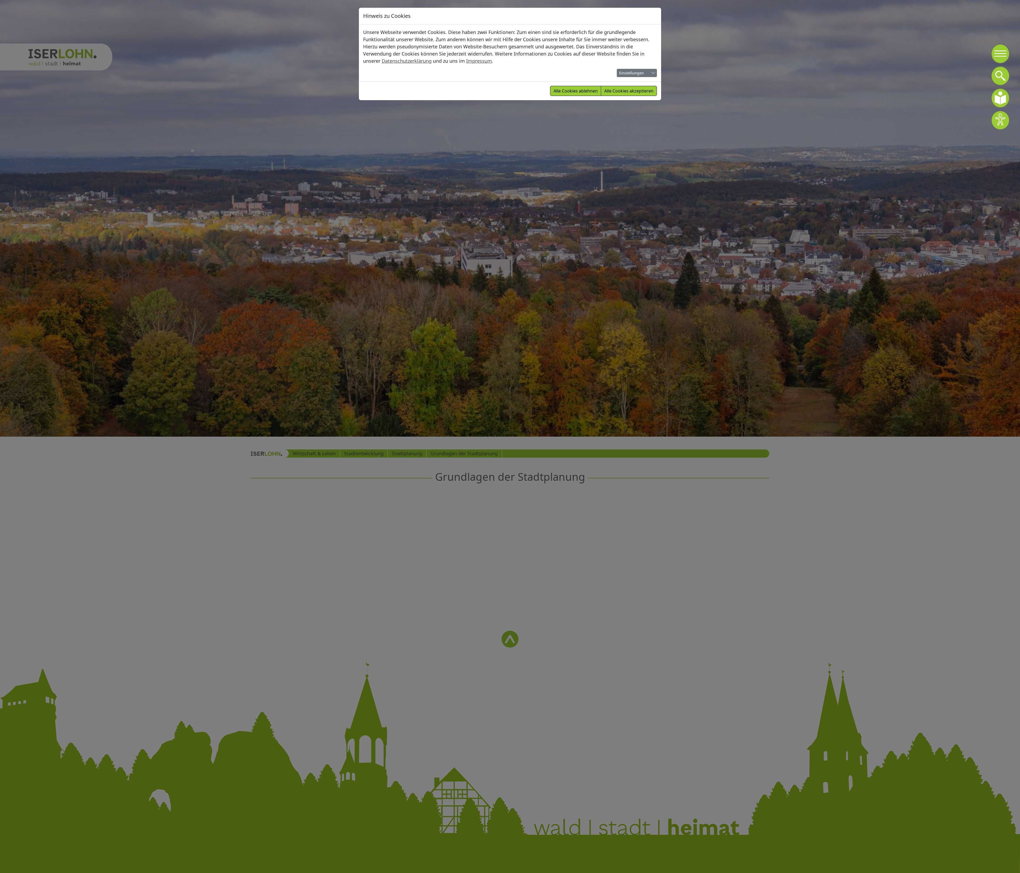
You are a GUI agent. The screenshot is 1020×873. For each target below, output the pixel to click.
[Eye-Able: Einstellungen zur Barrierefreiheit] (1000, 120)
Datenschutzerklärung (407, 61)
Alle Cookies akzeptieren (628, 91)
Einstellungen (631, 72)
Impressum (479, 61)
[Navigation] (1000, 54)
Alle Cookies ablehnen (576, 91)
